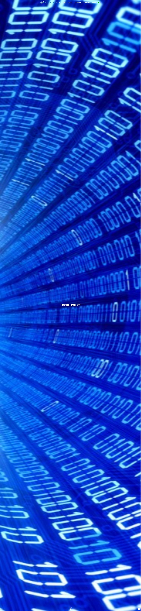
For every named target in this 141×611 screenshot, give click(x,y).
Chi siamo (64, 2)
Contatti (94, 2)
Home (59, 2)
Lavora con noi (86, 2)
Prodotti (70, 2)
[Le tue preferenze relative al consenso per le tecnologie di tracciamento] (139, 609)
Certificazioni (78, 2)
